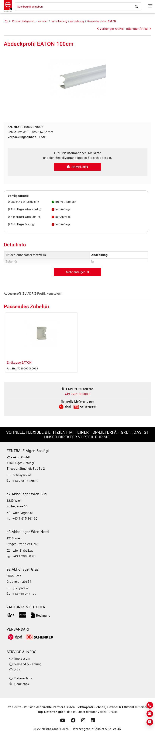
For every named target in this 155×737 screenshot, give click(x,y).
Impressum (22, 658)
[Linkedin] (93, 720)
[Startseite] (7, 12)
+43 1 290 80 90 (24, 556)
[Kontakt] (149, 705)
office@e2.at (22, 475)
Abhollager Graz (21, 224)
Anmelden (79, 167)
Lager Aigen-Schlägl (24, 202)
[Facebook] (73, 720)
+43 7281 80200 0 (78, 394)
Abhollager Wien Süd (24, 217)
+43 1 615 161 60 (24, 518)
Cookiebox (21, 684)
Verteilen (43, 21)
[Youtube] (62, 720)
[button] (77, 272)
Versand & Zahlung (27, 664)
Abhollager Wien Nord (25, 209)
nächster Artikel (137, 29)
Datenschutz (23, 678)
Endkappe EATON (19, 362)
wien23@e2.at (23, 513)
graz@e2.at (21, 588)
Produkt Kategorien (23, 21)
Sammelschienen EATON (101, 21)
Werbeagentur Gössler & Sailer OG (97, 729)
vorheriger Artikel (111, 29)
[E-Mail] (149, 713)
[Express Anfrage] (149, 722)
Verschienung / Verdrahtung (68, 21)
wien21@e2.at (23, 550)
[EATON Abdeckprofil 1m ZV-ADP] (77, 79)
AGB (17, 670)
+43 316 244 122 (24, 594)
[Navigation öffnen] (150, 6)
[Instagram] (83, 720)
